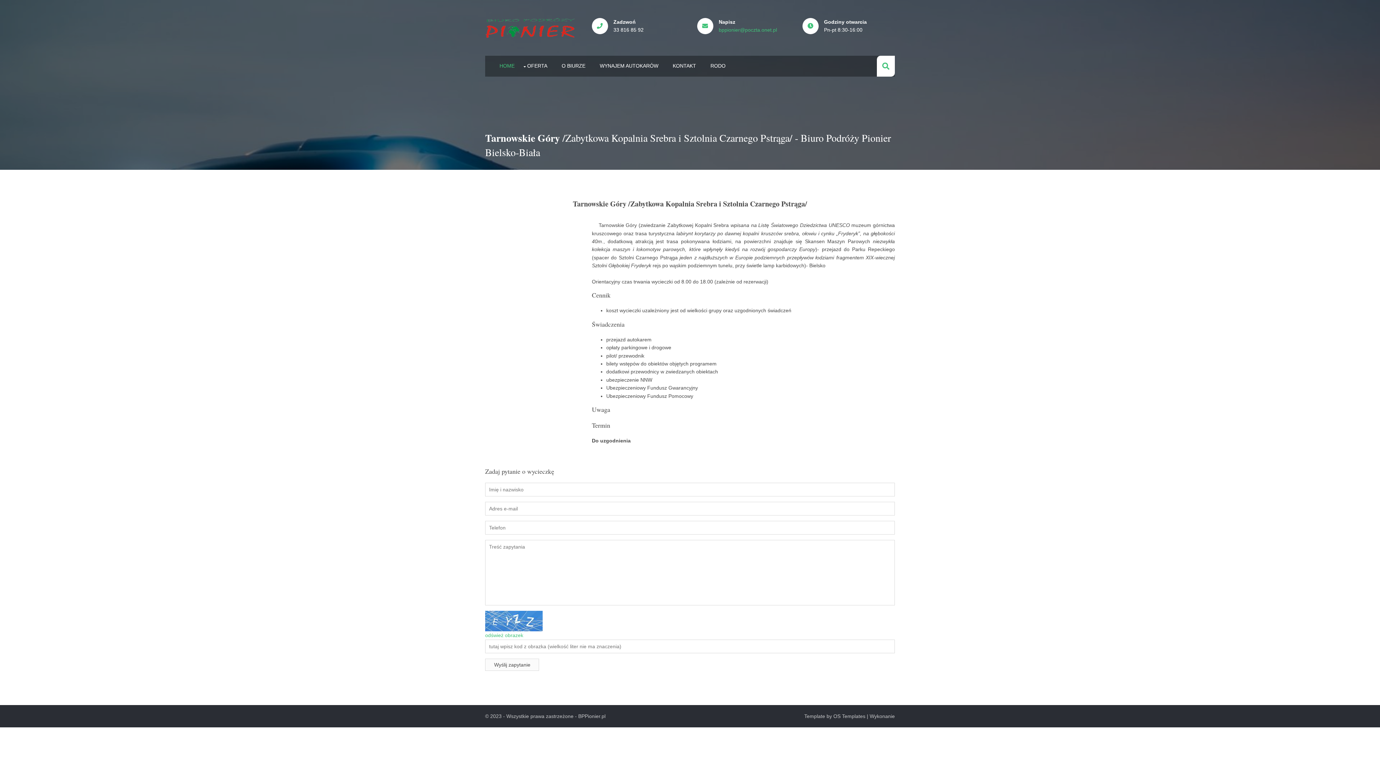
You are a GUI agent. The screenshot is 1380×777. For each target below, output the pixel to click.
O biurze (573, 66)
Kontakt (684, 66)
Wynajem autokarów (629, 66)
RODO (718, 66)
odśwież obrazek (504, 635)
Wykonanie (882, 716)
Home (507, 66)
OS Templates (849, 716)
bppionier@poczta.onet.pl (748, 30)
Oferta (537, 66)
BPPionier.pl (592, 716)
